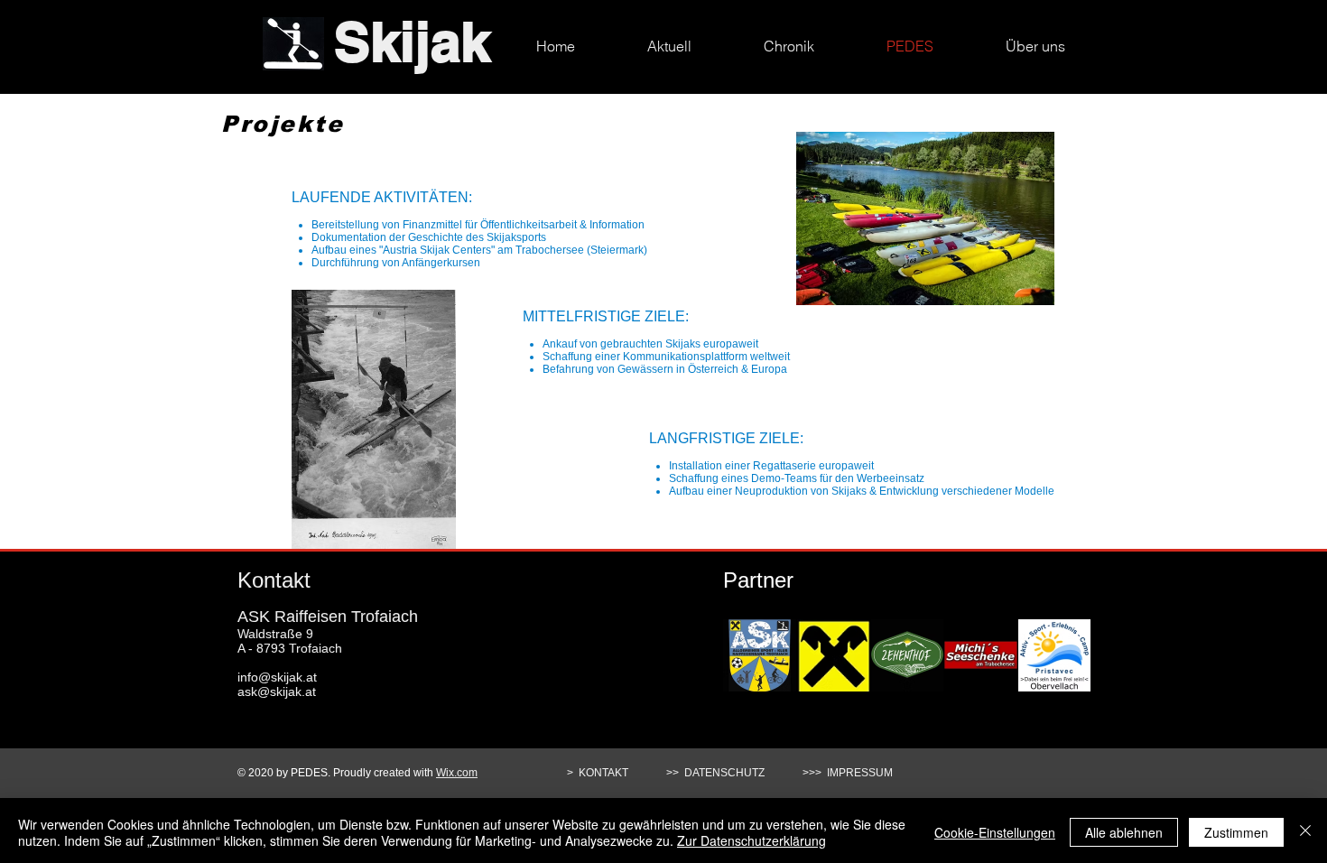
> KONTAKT (599, 772)
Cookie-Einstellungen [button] (994, 832)
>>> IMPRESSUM (848, 772)
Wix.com (457, 772)
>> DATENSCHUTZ (719, 772)
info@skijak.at (277, 677)
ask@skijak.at (276, 691)
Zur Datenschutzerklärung (751, 840)
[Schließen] (1305, 832)
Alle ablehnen (1124, 832)
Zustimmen (1236, 832)
